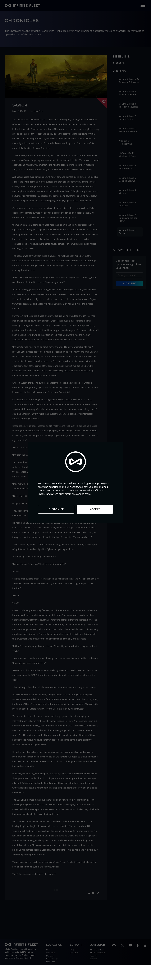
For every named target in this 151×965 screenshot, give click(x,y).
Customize (56, 509)
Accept (95, 509)
